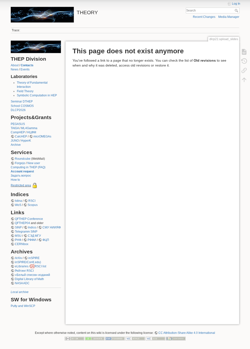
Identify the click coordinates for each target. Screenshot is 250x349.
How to (15, 179)
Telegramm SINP (26, 231)
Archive (16, 144)
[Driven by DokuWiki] (176, 338)
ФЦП (45, 240)
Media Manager (228, 17)
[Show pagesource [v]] (244, 51)
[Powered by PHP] (115, 338)
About (15, 65)
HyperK (26, 140)
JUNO (15, 140)
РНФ (18, 240)
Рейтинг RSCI (24, 270)
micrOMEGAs (42, 136)
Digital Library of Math (29, 279)
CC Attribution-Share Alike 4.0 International (186, 333)
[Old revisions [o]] (244, 61)
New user (33, 163)
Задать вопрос (21, 175)
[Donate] (94, 338)
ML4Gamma (29, 128)
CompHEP (18, 132)
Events (25, 69)
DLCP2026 (18, 110)
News (14, 69)
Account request (22, 171)
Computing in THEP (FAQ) (28, 167)
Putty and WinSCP (23, 306)
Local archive (20, 292)
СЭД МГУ (34, 235)
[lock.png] (35, 185)
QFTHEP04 (22, 223)
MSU (18, 235)
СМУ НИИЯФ (51, 227)
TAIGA (15, 128)
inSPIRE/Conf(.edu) (28, 262)
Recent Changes (204, 17)
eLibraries (21, 266)
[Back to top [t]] (244, 79)
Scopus (33, 205)
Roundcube (23, 158)
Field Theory (25, 91)
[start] (36, 46)
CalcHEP (21, 136)
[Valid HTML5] (135, 338)
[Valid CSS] (155, 338)
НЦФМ (31, 132)
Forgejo (20, 163)
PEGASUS (18, 124)
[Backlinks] (244, 70)
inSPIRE (34, 258)
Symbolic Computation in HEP (37, 95)
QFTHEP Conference (29, 219)
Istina (18, 201)
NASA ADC (22, 283)
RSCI (31, 201)
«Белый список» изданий (32, 275)
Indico (32, 227)
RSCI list (40, 266)
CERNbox (21, 244)
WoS (18, 205)
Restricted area (21, 185)
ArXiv (18, 258)
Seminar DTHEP (22, 101)
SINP (18, 227)
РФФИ (32, 240)
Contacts (27, 65)
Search (237, 10)
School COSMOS (22, 106)
